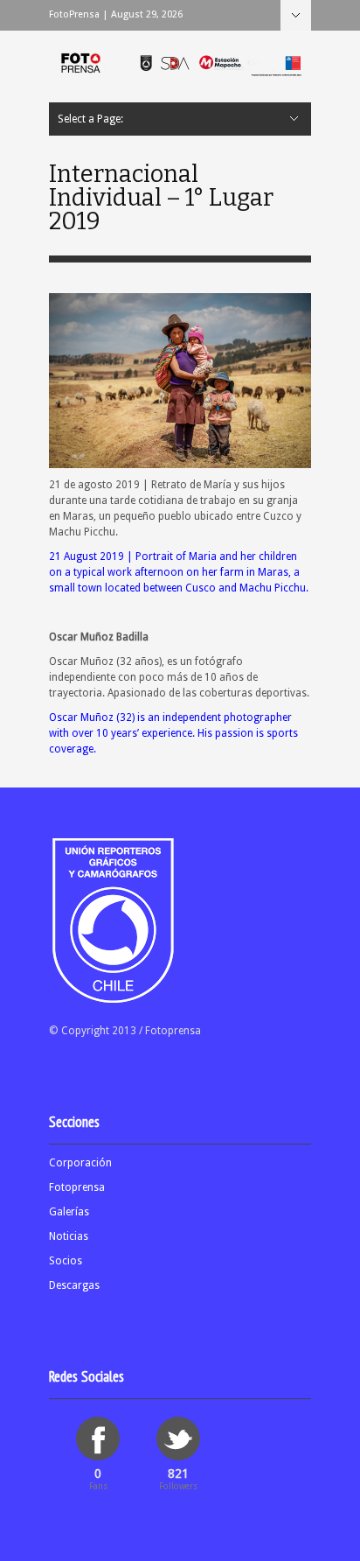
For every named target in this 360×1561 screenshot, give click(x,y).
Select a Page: (295, 15)
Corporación (80, 1163)
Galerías (69, 1212)
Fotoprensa (77, 1187)
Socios (65, 1261)
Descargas (74, 1285)
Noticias (68, 1236)
